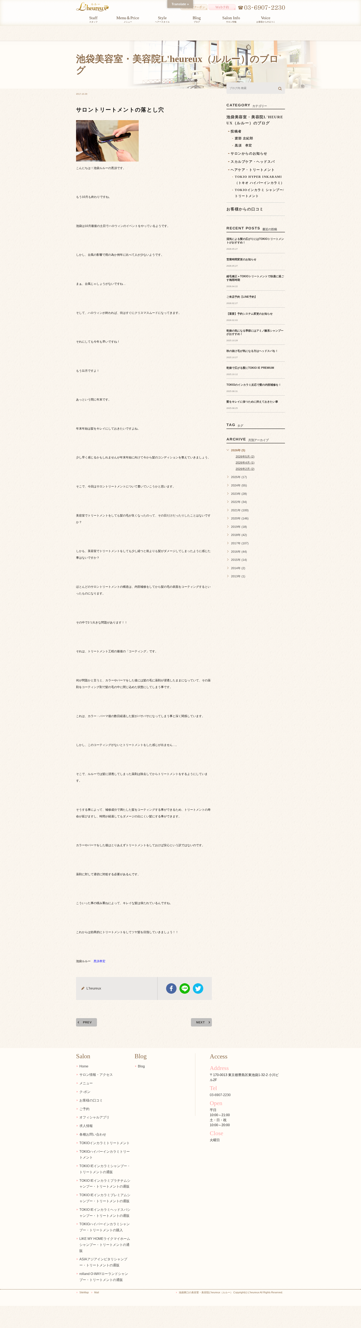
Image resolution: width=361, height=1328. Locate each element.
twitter (198, 988)
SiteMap (84, 1292)
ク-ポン (84, 1092)
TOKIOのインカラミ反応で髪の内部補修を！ (253, 384)
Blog (141, 1066)
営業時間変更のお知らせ (241, 259)
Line (184, 988)
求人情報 (86, 1126)
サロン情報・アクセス (96, 1074)
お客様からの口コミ (245, 209)
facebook (171, 988)
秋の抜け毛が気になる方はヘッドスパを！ (252, 350)
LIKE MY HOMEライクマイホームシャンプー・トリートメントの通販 (104, 1245)
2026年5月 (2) (245, 456)
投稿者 (236, 131)
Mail (96, 1292)
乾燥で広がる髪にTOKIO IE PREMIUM (250, 367)
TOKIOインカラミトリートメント (104, 1143)
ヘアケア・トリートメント (253, 170)
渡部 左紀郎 (244, 138)
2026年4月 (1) (245, 462)
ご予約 (84, 1109)
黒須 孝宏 (243, 145)
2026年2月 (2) (245, 469)
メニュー (86, 1083)
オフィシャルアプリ (94, 1117)
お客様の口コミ (91, 1100)
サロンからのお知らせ (249, 153)
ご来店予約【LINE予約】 (241, 296)
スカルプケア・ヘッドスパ (253, 161)
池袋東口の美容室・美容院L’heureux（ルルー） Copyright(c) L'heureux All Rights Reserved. (231, 1292)
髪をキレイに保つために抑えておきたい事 (252, 401)
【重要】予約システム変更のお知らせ (249, 313)
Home (83, 1066)
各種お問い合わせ (92, 1134)
